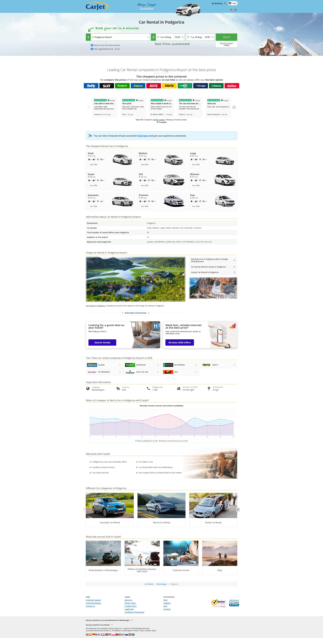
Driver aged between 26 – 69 (105, 49)
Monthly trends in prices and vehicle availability (161, 405)
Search (226, 37)
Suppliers (167, 603)
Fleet (165, 600)
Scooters (167, 609)
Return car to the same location (106, 45)
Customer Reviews (93, 603)
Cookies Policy (131, 606)
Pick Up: (94, 35)
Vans (165, 606)
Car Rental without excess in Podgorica (208, 267)
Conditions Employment (134, 612)
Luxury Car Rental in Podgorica (204, 272)
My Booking (217, 3)
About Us (128, 600)
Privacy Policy (130, 603)
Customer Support (93, 600)
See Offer (94, 164)
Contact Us (90, 606)
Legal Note (129, 609)
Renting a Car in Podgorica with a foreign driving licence (209, 260)
